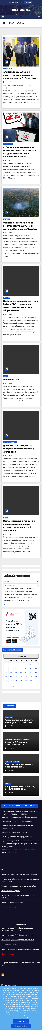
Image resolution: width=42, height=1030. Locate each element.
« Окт (6, 687)
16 (31, 673)
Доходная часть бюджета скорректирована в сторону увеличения (18, 448)
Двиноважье (21, 10)
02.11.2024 (8, 82)
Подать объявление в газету (13, 902)
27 (16, 681)
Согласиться (21, 1021)
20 (16, 677)
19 (11, 677)
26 (11, 681)
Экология (6, 219)
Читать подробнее (21, 1026)
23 (31, 677)
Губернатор (8, 717)
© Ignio (6, 604)
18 (6, 677)
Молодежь (8, 739)
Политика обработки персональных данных (19, 874)
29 (26, 681)
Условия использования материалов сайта (18, 886)
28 (21, 681)
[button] (39, 17)
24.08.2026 (11, 726)
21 (21, 677)
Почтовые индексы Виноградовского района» (20, 949)
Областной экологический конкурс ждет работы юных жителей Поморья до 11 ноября (20, 225)
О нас (3, 869)
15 (26, 673)
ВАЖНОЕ (7, 783)
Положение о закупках (10, 891)
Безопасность (8, 144)
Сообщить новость (9, 907)
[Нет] (40, 1008)
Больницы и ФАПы (9, 944)
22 (26, 677)
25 (6, 681)
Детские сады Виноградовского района (17, 940)
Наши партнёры (7, 954)
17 (36, 673)
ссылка (4, 853)
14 (21, 673)
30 (31, 681)
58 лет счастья (11, 379)
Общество (7, 297)
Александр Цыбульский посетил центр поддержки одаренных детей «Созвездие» (20, 75)
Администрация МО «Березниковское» (17, 935)
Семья (5, 376)
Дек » (11, 687)
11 (6, 673)
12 (11, 673)
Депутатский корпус (10, 442)
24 (36, 677)
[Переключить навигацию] (21, 16)
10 (36, 669)
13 (16, 673)
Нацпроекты (7, 68)
